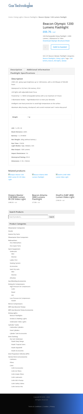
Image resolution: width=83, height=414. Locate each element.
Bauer (13, 292)
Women (13, 257)
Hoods (10, 231)
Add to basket (60, 47)
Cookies (45, 406)
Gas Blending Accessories (17, 281)
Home (10, 17)
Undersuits (13, 251)
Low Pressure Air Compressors (20, 298)
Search (51, 217)
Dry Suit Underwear (16, 339)
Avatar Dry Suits (14, 234)
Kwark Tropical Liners (18, 344)
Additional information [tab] (38, 69)
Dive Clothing (13, 337)
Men (12, 254)
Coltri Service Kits (17, 386)
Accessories (14, 266)
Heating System (15, 263)
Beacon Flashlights (30, 17)
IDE (12, 295)
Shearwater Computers (16, 228)
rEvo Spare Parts (15, 246)
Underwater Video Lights (18, 322)
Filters (12, 362)
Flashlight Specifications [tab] (22, 73)
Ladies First (13, 260)
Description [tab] (16, 69)
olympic (64, 61)
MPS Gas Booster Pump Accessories (20, 310)
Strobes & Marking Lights (18, 319)
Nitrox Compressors (15, 304)
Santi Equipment (14, 249)
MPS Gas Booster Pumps (16, 307)
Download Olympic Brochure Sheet (56, 41)
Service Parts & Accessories (17, 357)
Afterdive (13, 278)
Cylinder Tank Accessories (18, 333)
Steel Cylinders (14, 330)
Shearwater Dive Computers (18, 237)
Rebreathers (12, 240)
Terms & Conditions (35, 406)
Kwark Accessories (17, 351)
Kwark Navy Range (17, 341)
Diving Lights (18, 17)
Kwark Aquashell (16, 348)
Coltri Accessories (17, 368)
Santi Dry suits (14, 269)
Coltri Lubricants (16, 377)
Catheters (13, 359)
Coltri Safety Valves (17, 383)
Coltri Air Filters (16, 371)
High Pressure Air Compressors (20, 286)
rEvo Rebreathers (15, 243)
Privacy (52, 406)
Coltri (13, 289)
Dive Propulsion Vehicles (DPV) (18, 354)
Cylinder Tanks (13, 325)
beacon (50, 61)
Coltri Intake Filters (17, 374)
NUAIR (13, 301)
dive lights (57, 61)
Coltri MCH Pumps (17, 380)
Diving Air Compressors (16, 284)
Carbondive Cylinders (16, 327)
